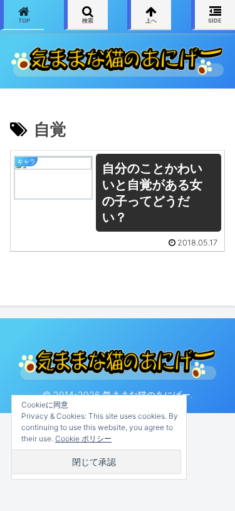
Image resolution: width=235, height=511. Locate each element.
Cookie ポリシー (83, 438)
